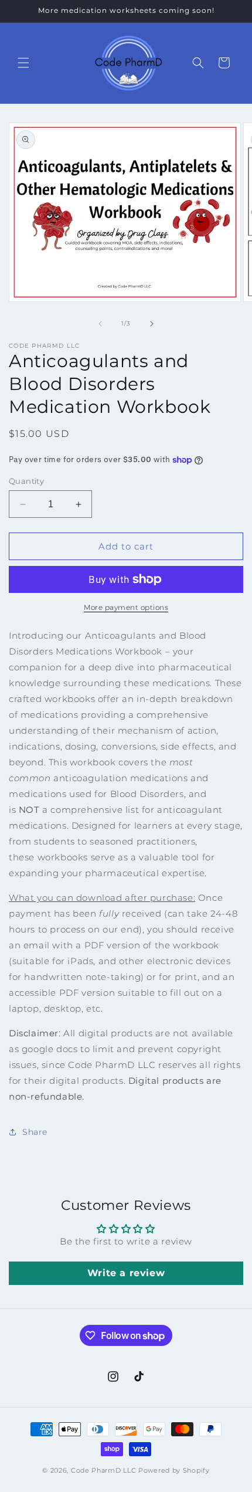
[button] (23, 63)
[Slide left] (100, 324)
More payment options (126, 607)
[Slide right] (152, 324)
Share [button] (34, 1132)
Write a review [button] (126, 1273)
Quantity (26, 481)
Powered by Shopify (174, 1470)
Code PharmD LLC (104, 1470)
